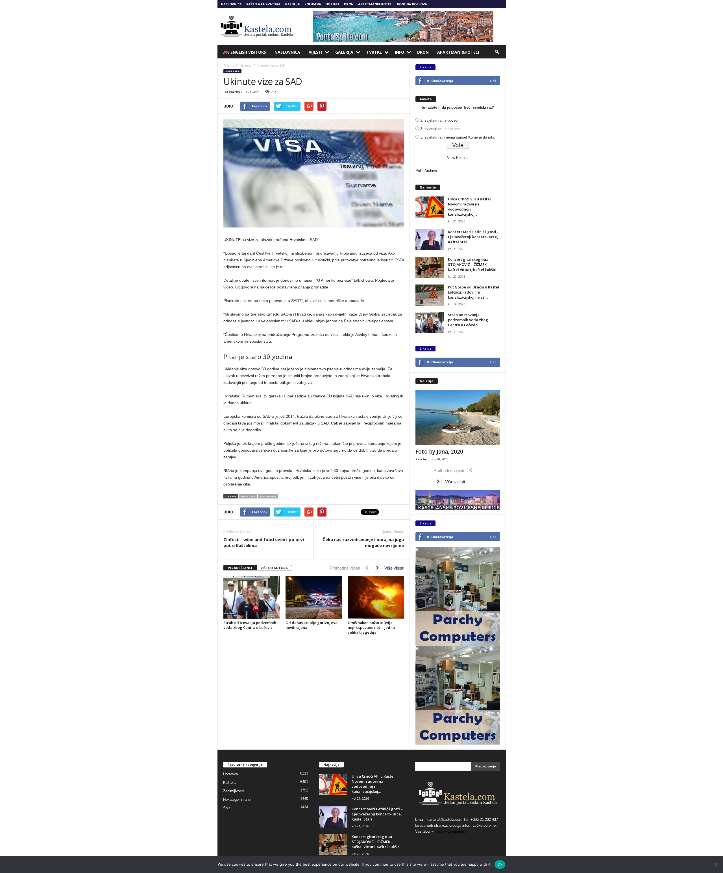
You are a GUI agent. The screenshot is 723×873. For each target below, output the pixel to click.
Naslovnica (231, 4)
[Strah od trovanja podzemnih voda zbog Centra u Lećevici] (251, 597)
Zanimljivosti (233, 791)
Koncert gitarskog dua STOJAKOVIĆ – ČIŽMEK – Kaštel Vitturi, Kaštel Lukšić (472, 264)
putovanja (268, 496)
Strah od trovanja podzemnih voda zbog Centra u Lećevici (249, 625)
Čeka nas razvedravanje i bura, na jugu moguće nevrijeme (363, 542)
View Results (458, 158)
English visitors (248, 52)
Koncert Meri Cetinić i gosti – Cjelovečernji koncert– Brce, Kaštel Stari (473, 236)
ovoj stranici (257, 266)
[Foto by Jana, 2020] (457, 417)
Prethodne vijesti (346, 568)
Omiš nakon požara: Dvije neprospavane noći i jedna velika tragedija (371, 627)
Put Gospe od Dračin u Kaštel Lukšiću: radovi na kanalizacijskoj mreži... (473, 292)
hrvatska (248, 496)
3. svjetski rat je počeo (439, 120)
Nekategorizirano (237, 799)
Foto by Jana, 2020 (439, 451)
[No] (716, 864)
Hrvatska (232, 71)
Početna (228, 65)
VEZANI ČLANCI (240, 568)
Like (493, 80)
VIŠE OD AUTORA (274, 568)
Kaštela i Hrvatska (263, 4)
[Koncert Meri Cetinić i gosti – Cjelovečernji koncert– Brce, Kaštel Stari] (429, 239)
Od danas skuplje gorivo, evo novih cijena (311, 625)
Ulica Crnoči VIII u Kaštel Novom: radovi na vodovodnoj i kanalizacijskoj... (469, 206)
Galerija (292, 4)
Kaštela (229, 782)
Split (226, 808)
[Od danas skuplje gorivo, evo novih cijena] (314, 597)
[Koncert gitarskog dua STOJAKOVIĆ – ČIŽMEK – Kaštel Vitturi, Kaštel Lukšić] (429, 267)
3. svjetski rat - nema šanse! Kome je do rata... (459, 137)
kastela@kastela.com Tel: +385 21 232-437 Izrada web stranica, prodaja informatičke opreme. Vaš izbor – (456, 825)
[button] (497, 52)
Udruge (332, 4)
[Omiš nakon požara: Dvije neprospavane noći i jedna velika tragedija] (376, 597)
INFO (399, 52)
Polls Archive (426, 171)
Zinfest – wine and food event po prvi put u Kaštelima (263, 542)
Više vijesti (392, 568)
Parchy (234, 92)
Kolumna (312, 4)
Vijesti (315, 52)
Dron (349, 4)
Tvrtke (374, 52)
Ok (499, 864)
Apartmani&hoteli (375, 4)
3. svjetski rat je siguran (440, 129)
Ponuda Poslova (412, 4)
